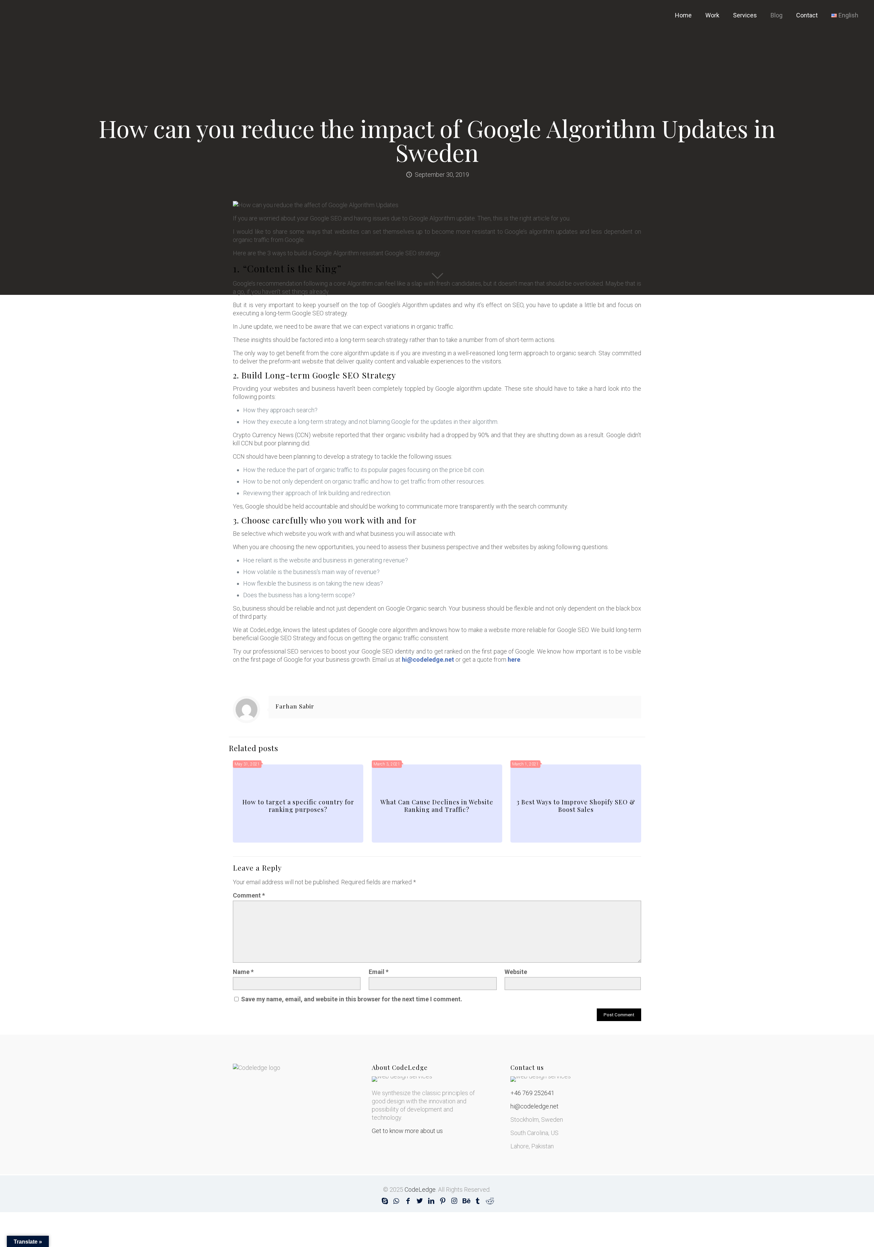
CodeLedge (420, 1189)
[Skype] (385, 1201)
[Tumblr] (477, 1201)
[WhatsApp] (396, 1201)
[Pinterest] (443, 1201)
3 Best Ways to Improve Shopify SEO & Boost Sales (576, 806)
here (514, 659)
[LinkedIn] (431, 1201)
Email (379, 971)
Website (516, 971)
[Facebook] (408, 1201)
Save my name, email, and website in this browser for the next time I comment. (351, 999)
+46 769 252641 (532, 1092)
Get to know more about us (407, 1130)
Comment (249, 895)
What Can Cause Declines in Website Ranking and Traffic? (436, 806)
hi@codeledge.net (534, 1106)
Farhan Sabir (295, 706)
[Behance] (466, 1201)
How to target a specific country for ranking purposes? (298, 806)
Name (243, 971)
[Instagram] (454, 1201)
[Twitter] (419, 1201)
